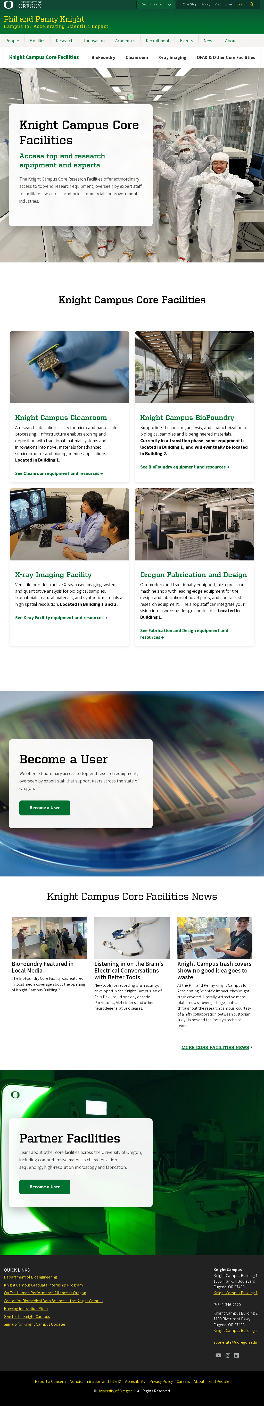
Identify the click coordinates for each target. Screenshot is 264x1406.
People (12, 41)
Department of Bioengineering (30, 1277)
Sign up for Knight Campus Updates (34, 1324)
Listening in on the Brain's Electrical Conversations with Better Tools (128, 970)
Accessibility (135, 1381)
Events (186, 41)
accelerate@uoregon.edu (235, 1342)
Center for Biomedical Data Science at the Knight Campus (53, 1301)
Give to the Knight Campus (27, 1316)
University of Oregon (115, 1391)
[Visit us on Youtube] (218, 1356)
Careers (183, 1381)
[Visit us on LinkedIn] (236, 1356)
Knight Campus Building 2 (235, 1330)
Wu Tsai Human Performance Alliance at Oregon (45, 1293)
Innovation (94, 41)
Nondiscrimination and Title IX (95, 1381)
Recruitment (157, 41)
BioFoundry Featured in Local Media (43, 967)
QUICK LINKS (17, 1270)
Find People (218, 1381)
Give (228, 4)
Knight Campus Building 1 (235, 1293)
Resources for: (152, 4)
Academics (125, 41)
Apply (206, 4)
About (231, 41)
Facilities (37, 41)
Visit (218, 4)
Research (64, 41)
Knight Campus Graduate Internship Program (43, 1285)
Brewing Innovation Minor (26, 1308)
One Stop (190, 4)
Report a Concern (50, 1381)
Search (241, 4)
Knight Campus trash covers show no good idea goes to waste (214, 970)
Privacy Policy (161, 1381)
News (209, 41)
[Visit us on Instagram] (228, 1356)
